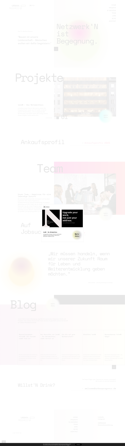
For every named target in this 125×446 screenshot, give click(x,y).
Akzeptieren (78, 444)
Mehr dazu (77, 235)
